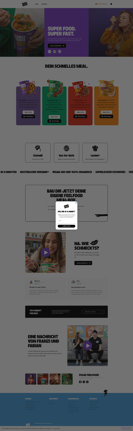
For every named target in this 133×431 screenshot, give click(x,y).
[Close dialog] (76, 203)
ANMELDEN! (66, 226)
